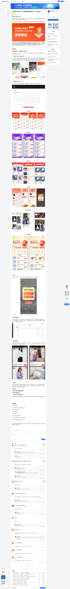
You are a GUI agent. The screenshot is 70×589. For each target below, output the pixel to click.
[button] (44, 443)
